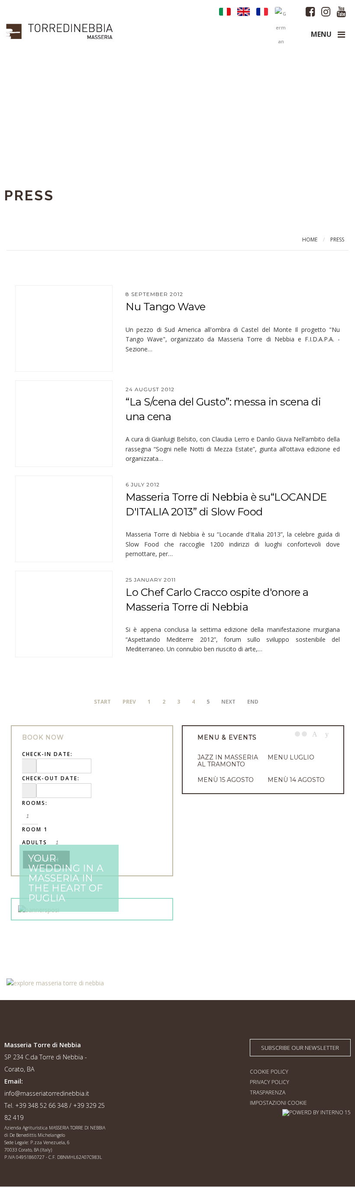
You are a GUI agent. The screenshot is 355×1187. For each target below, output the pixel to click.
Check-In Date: (47, 754)
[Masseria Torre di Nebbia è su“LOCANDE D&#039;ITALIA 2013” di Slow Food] (64, 519)
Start (102, 701)
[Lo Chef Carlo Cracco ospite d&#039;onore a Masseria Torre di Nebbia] (64, 614)
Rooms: (35, 803)
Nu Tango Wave (166, 306)
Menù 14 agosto (296, 780)
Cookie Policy (269, 1071)
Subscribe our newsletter (300, 1048)
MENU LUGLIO (291, 757)
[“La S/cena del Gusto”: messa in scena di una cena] (64, 423)
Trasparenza (267, 1092)
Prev (129, 701)
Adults (34, 842)
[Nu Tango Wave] (64, 328)
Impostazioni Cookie (278, 1103)
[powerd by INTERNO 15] (316, 1112)
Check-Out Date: (51, 778)
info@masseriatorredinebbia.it (46, 1093)
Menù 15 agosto (225, 780)
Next (327, 734)
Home (309, 239)
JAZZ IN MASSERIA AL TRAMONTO (227, 760)
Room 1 (35, 829)
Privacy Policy (269, 1082)
